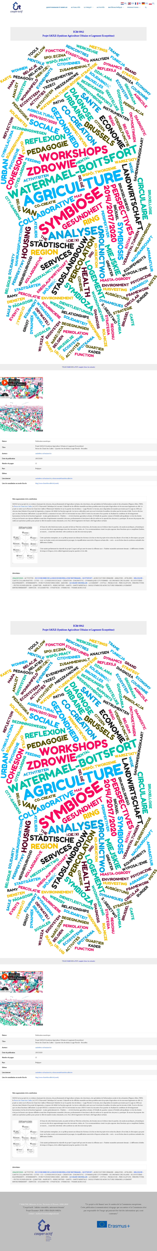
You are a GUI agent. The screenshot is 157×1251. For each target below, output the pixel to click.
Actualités (75, 7)
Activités (101, 7)
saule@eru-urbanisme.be (43, 453)
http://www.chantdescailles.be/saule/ (47, 483)
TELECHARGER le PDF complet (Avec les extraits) (78, 367)
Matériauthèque (115, 7)
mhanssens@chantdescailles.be (62, 478)
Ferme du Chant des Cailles (23, 506)
